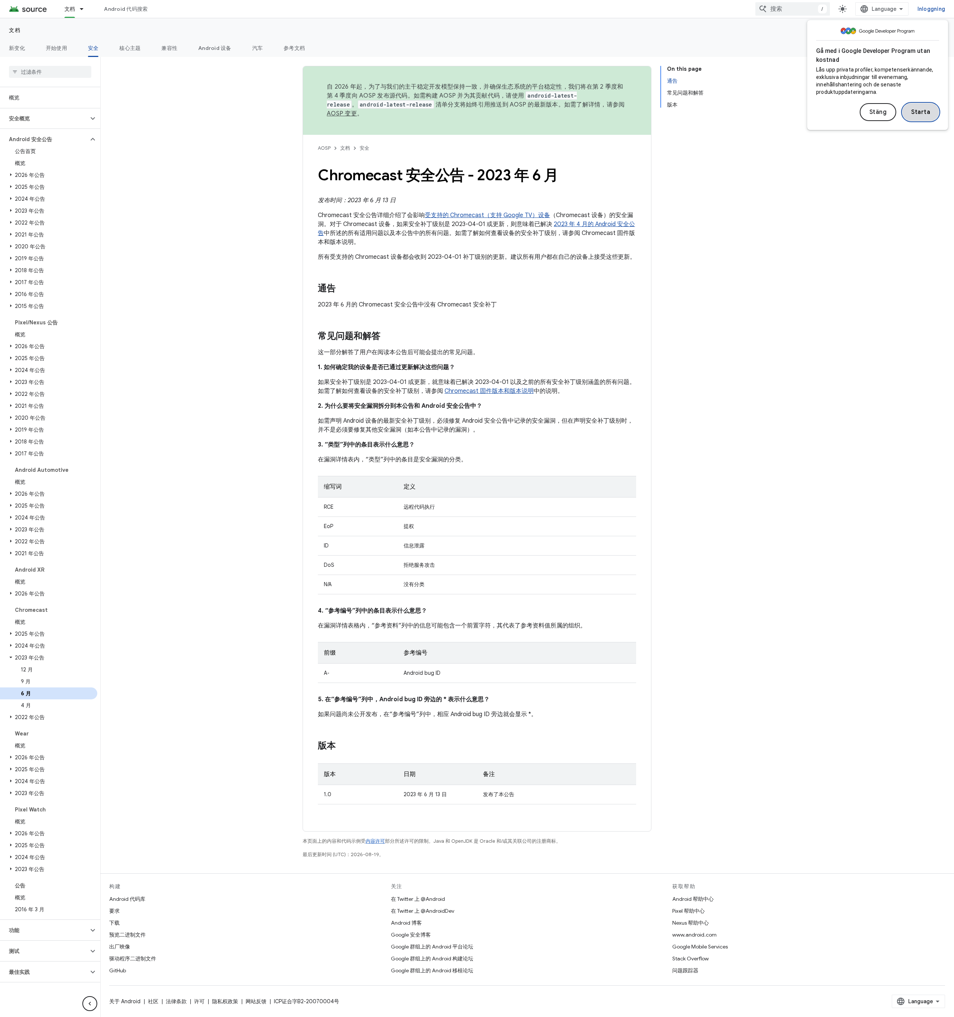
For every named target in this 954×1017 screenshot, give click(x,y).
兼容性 (169, 48)
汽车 (257, 48)
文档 (69, 9)
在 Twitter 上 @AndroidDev (422, 911)
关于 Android (124, 1001)
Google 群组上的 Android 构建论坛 (432, 958)
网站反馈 (256, 1001)
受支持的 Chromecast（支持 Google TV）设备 (487, 215)
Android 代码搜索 (126, 9)
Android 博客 (406, 922)
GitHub (117, 970)
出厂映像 (119, 946)
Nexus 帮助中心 (690, 922)
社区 (153, 1001)
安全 (93, 48)
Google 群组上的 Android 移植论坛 (432, 970)
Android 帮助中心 (693, 899)
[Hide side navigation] (89, 1003)
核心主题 (129, 48)
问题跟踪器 (685, 970)
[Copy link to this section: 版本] (343, 746)
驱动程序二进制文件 (132, 958)
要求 (114, 911)
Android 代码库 (127, 899)
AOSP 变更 (342, 113)
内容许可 (375, 841)
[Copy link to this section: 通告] (343, 289)
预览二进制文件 (127, 934)
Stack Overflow (690, 958)
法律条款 (176, 1001)
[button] (44, 118)
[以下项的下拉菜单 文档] (85, 9)
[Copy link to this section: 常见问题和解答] (387, 336)
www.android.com (694, 934)
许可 (199, 1001)
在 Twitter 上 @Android (418, 899)
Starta (920, 112)
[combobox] (792, 9)
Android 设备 (214, 48)
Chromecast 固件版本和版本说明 (489, 391)
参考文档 (294, 48)
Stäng (878, 112)
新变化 (17, 48)
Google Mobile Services (700, 946)
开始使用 (56, 48)
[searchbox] (50, 72)
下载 (114, 922)
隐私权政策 (225, 1001)
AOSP (324, 148)
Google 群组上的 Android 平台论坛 (432, 946)
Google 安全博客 (411, 934)
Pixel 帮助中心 (688, 911)
